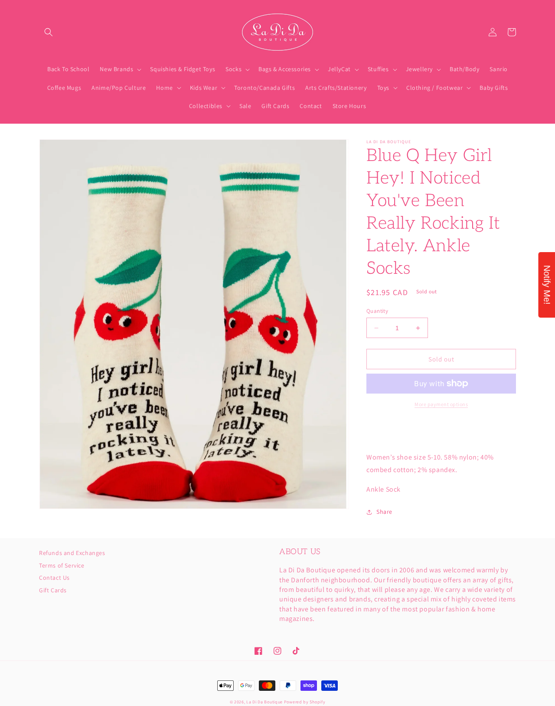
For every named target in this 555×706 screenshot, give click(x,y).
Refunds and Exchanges (72, 553)
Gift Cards (53, 590)
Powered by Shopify (305, 702)
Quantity (377, 311)
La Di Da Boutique (264, 702)
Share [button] (384, 512)
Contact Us (54, 577)
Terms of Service (62, 565)
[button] (48, 32)
